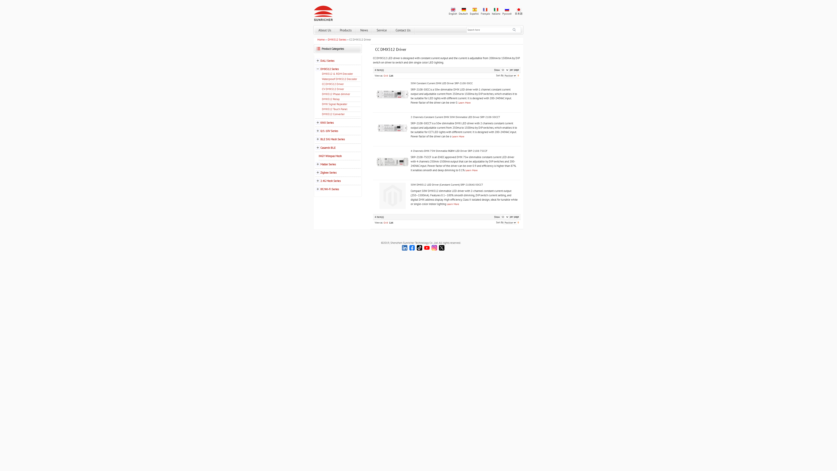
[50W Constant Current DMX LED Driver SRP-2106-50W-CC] (392, 94)
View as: (379, 75)
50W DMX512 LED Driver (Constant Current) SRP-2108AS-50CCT (447, 184)
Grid (386, 75)
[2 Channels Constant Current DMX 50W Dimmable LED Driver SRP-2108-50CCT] (392, 128)
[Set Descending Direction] (518, 75)
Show (497, 70)
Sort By (500, 75)
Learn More (464, 102)
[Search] (517, 30)
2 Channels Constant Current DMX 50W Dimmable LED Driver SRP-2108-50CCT (455, 117)
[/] (392, 196)
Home (321, 39)
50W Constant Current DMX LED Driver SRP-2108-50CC (442, 83)
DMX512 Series (337, 39)
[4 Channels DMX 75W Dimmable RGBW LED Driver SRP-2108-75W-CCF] (392, 162)
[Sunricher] (323, 12)
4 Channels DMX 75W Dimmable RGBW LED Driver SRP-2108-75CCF (449, 150)
